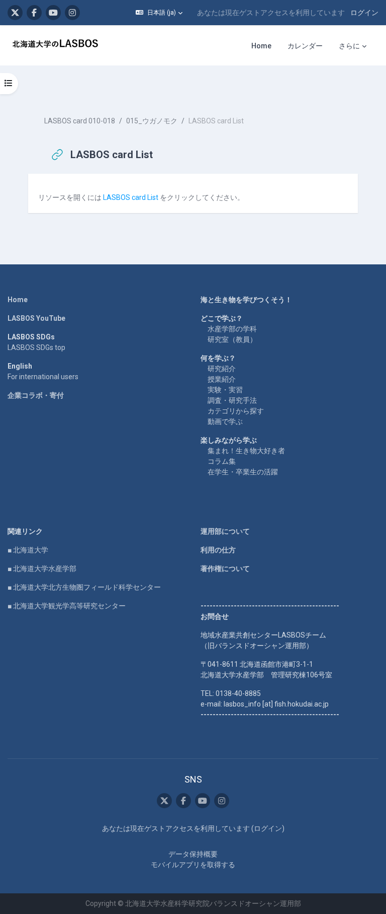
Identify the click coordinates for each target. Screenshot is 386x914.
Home (18, 300)
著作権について (225, 569)
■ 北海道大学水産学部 (42, 569)
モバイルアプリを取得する (193, 865)
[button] (159, 13)
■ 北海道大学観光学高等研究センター (67, 606)
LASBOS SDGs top (36, 347)
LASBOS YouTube (36, 318)
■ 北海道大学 (28, 550)
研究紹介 (222, 369)
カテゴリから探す (236, 411)
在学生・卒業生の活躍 (243, 472)
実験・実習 (225, 390)
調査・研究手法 (232, 400)
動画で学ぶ (225, 421)
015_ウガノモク (151, 121)
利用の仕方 (218, 550)
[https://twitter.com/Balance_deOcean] (15, 12)
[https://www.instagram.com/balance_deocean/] (72, 12)
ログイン (364, 13)
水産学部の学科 (232, 329)
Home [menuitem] (261, 46)
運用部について (225, 531)
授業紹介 (222, 379)
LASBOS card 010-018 (79, 121)
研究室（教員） (232, 339)
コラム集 (222, 461)
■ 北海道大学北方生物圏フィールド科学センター (84, 587)
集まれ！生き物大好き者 (246, 451)
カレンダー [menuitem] (305, 46)
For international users (43, 377)
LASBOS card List (131, 197)
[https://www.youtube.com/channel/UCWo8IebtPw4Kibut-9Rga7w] (53, 12)
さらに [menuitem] (349, 46)
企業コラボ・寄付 (36, 395)
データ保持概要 (193, 854)
